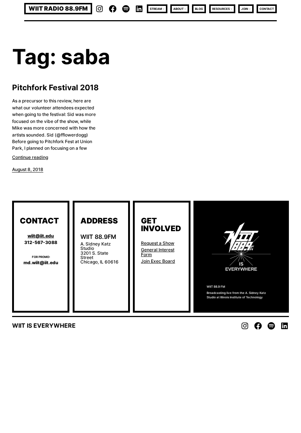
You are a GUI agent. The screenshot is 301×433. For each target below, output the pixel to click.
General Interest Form (157, 252)
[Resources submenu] (231, 9)
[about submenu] (185, 9)
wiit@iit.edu (41, 236)
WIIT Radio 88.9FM (58, 8)
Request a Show (157, 243)
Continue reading (30, 157)
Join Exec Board (158, 261)
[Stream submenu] (163, 9)
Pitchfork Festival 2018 (55, 87)
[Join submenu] (250, 9)
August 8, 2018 (27, 169)
